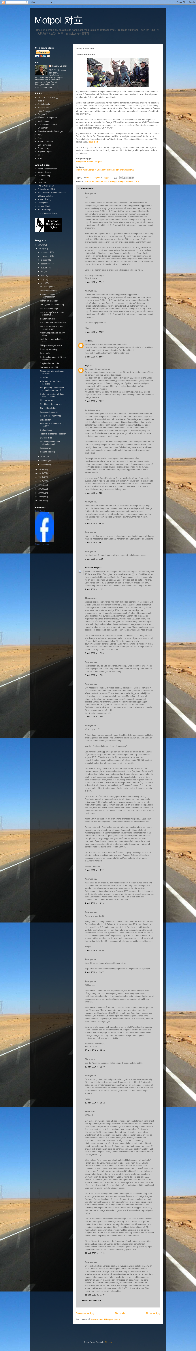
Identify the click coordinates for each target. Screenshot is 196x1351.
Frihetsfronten (44, 107)
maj (43, 279)
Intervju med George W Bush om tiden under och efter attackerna (105, 170)
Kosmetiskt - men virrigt (50, 416)
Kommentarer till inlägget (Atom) (105, 1319)
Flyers (40, 138)
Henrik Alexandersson (47, 169)
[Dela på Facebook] (129, 177)
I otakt (40, 179)
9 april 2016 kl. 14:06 (94, 717)
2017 (40, 245)
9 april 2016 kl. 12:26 (94, 653)
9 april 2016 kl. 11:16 (94, 559)
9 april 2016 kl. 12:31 (94, 675)
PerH (87, 341)
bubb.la (41, 101)
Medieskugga (43, 121)
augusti (44, 268)
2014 (40, 473)
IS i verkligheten (47, 287)
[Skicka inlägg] (115, 177)
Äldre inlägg (152, 1313)
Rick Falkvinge (44, 209)
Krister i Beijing (44, 199)
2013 (40, 477)
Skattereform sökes (49, 319)
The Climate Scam (46, 186)
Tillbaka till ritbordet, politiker (53, 434)
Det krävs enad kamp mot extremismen (51, 327)
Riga (87, 365)
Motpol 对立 (58, 20)
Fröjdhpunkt (43, 203)
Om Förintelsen (44, 145)
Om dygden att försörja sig (52, 305)
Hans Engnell (40, 511)
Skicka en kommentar (91, 1300)
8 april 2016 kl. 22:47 (94, 282)
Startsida (119, 1313)
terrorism (130, 182)
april (43, 283)
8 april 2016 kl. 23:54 (94, 493)
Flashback (42, 114)
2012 (40, 481)
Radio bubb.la (44, 104)
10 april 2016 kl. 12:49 (95, 1067)
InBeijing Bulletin (45, 196)
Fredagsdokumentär (49, 412)
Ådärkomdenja (92, 568)
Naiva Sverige (110, 182)
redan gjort (93, 142)
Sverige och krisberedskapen (89, 161)
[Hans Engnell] (44, 541)
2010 (40, 489)
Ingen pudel (45, 353)
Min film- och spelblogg (48, 97)
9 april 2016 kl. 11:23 (94, 589)
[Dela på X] (126, 177)
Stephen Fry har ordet (49, 363)
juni (43, 275)
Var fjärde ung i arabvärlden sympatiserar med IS (52, 389)
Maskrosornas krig (48, 291)
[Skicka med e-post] (121, 177)
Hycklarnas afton (47, 400)
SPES (40, 155)
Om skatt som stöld (49, 367)
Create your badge (42, 544)
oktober (44, 260)
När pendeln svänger (49, 308)
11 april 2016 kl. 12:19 (94, 1253)
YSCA (40, 135)
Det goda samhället (46, 189)
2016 (40, 249)
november (45, 256)
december (45, 252)
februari (44, 461)
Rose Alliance (44, 111)
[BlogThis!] (123, 177)
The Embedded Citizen (48, 213)
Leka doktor (45, 420)
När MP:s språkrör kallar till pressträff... (52, 313)
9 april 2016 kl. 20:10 (94, 950)
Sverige (121, 182)
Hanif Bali (42, 182)
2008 (40, 497)
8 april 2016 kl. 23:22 (94, 401)
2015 (40, 469)
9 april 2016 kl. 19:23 (94, 903)
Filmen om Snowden (49, 301)
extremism (89, 182)
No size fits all (44, 206)
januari (44, 464)
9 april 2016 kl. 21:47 (94, 972)
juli (42, 271)
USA (137, 182)
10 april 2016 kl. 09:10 (95, 1050)
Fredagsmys (45, 448)
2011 (40, 485)
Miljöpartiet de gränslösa (51, 345)
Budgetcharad (46, 430)
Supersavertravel (45, 141)
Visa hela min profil (43, 87)
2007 (40, 500)
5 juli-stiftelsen (44, 172)
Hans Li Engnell (59, 66)
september (46, 264)
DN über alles (46, 438)
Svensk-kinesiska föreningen (50, 131)
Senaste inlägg (85, 1313)
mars (43, 457)
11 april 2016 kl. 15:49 (94, 1295)
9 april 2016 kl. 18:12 (94, 870)
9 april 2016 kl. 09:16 (94, 523)
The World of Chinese (47, 124)
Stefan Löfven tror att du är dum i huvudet (52, 395)
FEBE (40, 158)
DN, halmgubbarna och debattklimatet (50, 442)
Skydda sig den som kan (51, 404)
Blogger (108, 1342)
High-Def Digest (45, 152)
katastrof (99, 182)
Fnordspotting (44, 176)
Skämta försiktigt (47, 452)
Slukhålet (44, 377)
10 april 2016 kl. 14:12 (95, 1103)
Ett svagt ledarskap (48, 349)
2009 (40, 493)
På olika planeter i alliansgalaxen (48, 295)
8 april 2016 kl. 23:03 (94, 357)
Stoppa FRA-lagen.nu (47, 118)
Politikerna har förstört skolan (53, 322)
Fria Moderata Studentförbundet (52, 192)
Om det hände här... (49, 408)
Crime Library (43, 148)
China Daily (43, 128)
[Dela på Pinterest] (132, 177)
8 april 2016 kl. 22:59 (94, 332)
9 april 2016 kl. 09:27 (94, 542)
